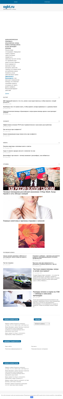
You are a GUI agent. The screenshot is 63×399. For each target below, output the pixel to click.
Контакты (33, 346)
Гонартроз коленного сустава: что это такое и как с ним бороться (17, 324)
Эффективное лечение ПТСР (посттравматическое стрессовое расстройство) (27, 125)
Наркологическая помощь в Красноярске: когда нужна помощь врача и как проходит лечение (29, 111)
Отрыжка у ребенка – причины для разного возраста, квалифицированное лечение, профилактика (46, 257)
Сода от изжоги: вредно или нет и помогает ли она (19, 151)
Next (7, 224)
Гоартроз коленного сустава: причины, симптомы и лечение (17, 380)
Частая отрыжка (8, 263)
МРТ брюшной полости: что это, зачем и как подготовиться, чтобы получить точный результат (29, 101)
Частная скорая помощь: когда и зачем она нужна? (45, 270)
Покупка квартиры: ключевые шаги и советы (17, 146)
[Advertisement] (31, 22)
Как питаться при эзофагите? (12, 129)
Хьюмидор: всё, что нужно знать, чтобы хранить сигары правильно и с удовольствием (30, 107)
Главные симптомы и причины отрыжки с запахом (23, 221)
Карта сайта (8, 346)
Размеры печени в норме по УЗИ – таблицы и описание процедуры (46, 294)
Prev (4, 224)
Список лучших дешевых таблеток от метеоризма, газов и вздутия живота (15, 256)
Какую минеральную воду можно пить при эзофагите (19, 134)
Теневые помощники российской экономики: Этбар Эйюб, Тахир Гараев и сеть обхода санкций (29, 193)
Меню (16, 2)
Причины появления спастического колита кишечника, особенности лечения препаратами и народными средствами (17, 329)
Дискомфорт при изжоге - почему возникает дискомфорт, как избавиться (26, 155)
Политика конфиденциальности (13, 349)
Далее (7, 93)
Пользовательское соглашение (39, 349)
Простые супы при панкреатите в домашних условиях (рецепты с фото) (44, 263)
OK (31, 397)
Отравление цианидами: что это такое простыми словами (16, 384)
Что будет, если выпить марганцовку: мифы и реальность (15, 333)
